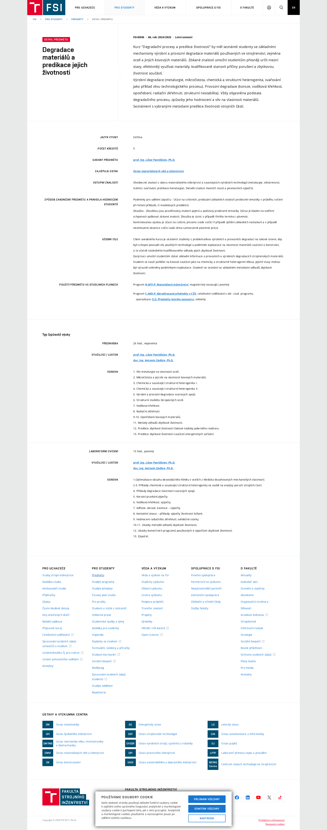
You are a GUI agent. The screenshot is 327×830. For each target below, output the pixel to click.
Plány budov (248, 661)
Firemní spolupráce (203, 575)
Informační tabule (252, 628)
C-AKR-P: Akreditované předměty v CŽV (170, 293)
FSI (35, 19)
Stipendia (98, 634)
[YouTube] (258, 797)
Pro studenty (124, 7)
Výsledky (147, 621)
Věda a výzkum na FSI (155, 575)
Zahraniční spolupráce (205, 595)
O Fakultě (247, 7)
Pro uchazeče (85, 7)
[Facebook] (236, 797)
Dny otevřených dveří (55, 615)
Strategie (246, 634)
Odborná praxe (101, 615)
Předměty (77, 19)
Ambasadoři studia (54, 588)
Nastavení (207, 818)
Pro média (247, 668)
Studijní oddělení (102, 686)
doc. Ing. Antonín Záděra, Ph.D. (153, 360)
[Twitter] (269, 797)
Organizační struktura (254, 601)
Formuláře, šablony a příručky (111, 648)
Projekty (147, 615)
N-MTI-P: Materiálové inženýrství (166, 284)
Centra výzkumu (152, 595)
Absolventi (247, 595)
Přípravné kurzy (52, 628)
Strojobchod (248, 621)
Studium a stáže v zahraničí (109, 608)
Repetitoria (99, 692)
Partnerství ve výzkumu (206, 582)
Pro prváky (99, 601)
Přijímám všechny (207, 799)
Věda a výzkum (165, 7)
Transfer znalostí (152, 608)
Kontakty (47, 666)
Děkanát (246, 608)
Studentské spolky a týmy (108, 621)
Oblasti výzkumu (152, 588)
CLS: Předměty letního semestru (173, 299)
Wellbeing (98, 668)
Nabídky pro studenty (105, 628)
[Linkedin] (247, 797)
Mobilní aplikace (52, 621)
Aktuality (246, 575)
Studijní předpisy (102, 588)
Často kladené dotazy (55, 608)
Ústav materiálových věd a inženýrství (158, 171)
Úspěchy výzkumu (153, 582)
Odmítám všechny (207, 808)
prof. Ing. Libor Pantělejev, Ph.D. (154, 160)
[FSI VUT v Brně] (46, 7)
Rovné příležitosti (251, 648)
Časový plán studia (104, 595)
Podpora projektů (152, 601)
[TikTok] (280, 797)
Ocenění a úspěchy (253, 588)
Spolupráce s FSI (208, 7)
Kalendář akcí (249, 582)
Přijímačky (48, 595)
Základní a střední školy (206, 601)
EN (293, 7)
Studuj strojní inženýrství (57, 575)
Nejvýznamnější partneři (206, 588)
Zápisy (46, 601)
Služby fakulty (199, 608)
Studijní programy (103, 582)
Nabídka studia (51, 582)
